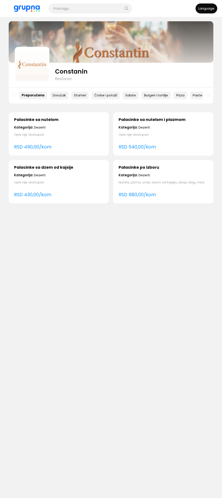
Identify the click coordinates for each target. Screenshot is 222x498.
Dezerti (40, 127)
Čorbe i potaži (105, 95)
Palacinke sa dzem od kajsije (43, 167)
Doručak (59, 95)
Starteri (80, 95)
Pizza (180, 95)
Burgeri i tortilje (156, 95)
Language (206, 8)
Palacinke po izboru (139, 167)
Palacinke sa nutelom (36, 119)
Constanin (71, 71)
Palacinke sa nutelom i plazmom (152, 119)
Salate (130, 95)
